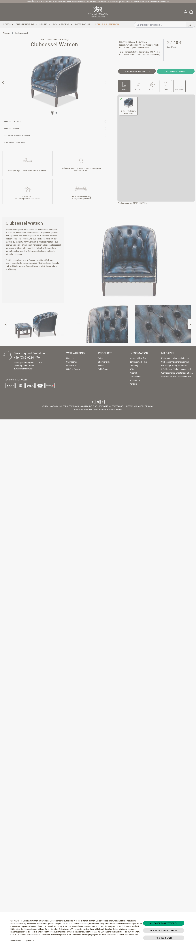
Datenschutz (15, 940)
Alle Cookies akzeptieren (163, 923)
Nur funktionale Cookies (163, 930)
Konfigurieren (164, 937)
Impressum (29, 940)
